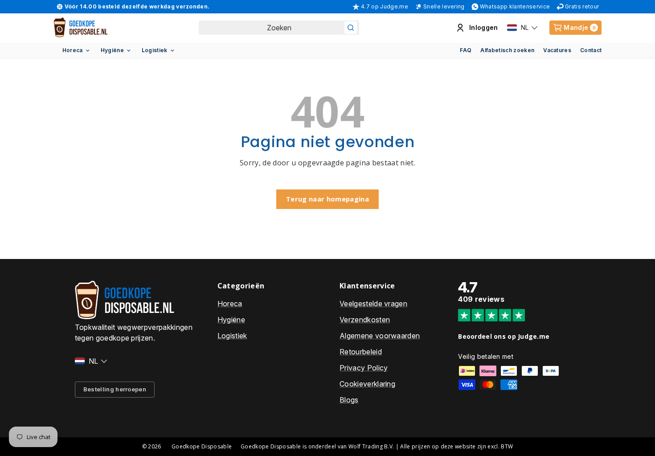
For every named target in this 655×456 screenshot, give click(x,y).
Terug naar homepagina (327, 198)
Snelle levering (444, 6)
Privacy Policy (364, 367)
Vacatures (557, 50)
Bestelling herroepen (114, 389)
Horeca (72, 50)
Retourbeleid (361, 351)
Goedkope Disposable (202, 446)
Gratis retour (582, 6)
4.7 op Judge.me (384, 6)
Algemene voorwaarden (380, 335)
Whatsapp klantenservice (515, 6)
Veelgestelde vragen (373, 303)
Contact (591, 50)
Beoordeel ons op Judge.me (503, 336)
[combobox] (279, 28)
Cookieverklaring (367, 383)
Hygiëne (112, 50)
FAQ (465, 50)
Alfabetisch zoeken (507, 50)
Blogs (349, 399)
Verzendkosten (365, 319)
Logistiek (155, 50)
